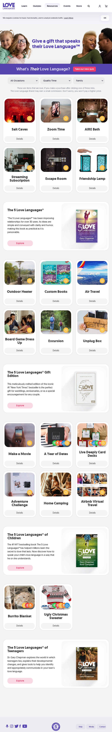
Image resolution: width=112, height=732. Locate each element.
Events (67, 6)
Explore (20, 243)
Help (80, 727)
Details (19, 139)
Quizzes (37, 6)
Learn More (68, 18)
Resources (52, 6)
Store (79, 6)
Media (91, 727)
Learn (24, 6)
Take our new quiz (84, 69)
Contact (102, 727)
